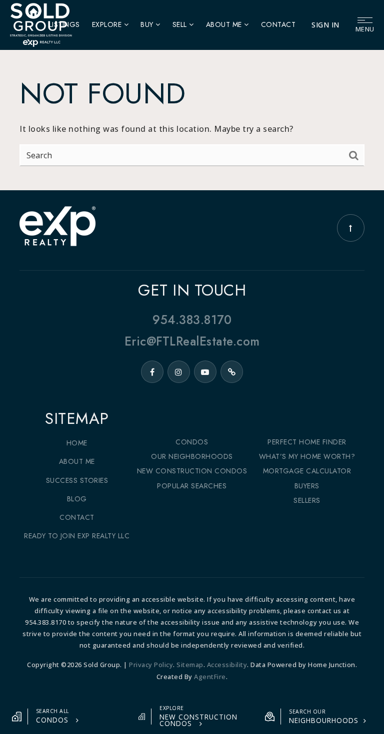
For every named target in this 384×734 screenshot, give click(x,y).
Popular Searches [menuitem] (191, 486)
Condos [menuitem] (192, 442)
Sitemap (190, 664)
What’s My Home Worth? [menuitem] (307, 456)
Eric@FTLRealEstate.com (192, 341)
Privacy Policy (151, 664)
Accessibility (227, 664)
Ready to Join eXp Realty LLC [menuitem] (77, 536)
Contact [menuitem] (278, 24)
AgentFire (210, 676)
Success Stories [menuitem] (77, 480)
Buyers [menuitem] (307, 486)
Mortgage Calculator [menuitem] (307, 471)
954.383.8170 (192, 320)
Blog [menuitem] (77, 499)
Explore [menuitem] (108, 24)
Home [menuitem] (77, 443)
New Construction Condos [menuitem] (192, 471)
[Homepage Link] (41, 23)
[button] (65, 717)
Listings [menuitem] (64, 24)
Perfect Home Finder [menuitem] (307, 442)
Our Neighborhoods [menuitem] (192, 456)
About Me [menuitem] (225, 24)
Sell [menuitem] (181, 24)
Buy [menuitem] (148, 24)
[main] (192, 95)
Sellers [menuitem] (307, 500)
